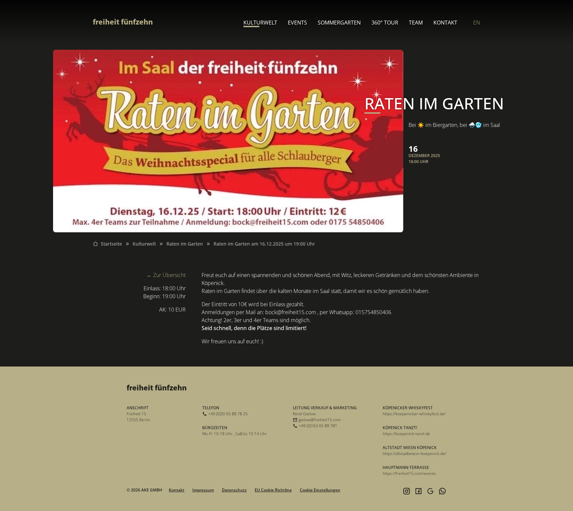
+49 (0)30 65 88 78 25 (228, 414)
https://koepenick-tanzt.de (406, 433)
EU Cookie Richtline (273, 490)
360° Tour (384, 22)
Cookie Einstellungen (320, 490)
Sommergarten (339, 22)
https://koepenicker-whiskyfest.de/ (414, 414)
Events (297, 22)
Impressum (203, 490)
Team (416, 22)
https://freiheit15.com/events (409, 473)
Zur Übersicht (169, 275)
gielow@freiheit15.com (320, 420)
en (476, 22)
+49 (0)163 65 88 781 (318, 425)
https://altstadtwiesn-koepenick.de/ (414, 453)
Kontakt (445, 22)
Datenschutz (234, 490)
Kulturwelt (260, 22)
